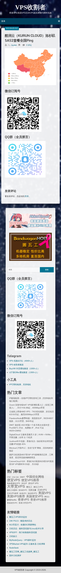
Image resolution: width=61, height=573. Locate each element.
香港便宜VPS (12, 503)
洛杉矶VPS (32, 493)
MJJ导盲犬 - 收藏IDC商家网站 (22, 525)
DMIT (22, 477)
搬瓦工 (29, 487)
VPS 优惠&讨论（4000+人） (21, 361)
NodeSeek (14, 548)
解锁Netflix (12, 500)
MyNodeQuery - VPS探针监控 (22, 540)
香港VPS (23, 499)
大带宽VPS (16, 486)
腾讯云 (47, 497)
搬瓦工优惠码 (12, 490)
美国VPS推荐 (16, 496)
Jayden (14, 45)
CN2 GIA (15, 477)
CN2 (9, 477)
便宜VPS (13, 480)
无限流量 (32, 490)
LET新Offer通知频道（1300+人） (24, 372)
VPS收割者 (30, 7)
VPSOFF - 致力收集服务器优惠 (23, 532)
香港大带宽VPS (25, 503)
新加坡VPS (23, 490)
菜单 (3, 21)
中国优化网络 (35, 476)
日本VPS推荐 (12, 493)
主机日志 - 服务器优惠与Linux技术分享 (26, 528)
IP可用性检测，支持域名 (20, 384)
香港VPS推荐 (38, 499)
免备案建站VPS (13, 483)
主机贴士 (13, 536)
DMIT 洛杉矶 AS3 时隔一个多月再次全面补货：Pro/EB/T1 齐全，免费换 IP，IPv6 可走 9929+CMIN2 (30, 428)
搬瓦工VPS (38, 487)
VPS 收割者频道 (16, 365)
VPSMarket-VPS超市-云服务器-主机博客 (27, 544)
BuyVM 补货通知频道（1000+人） (24, 368)
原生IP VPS (33, 483)
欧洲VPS (23, 493)
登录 (27, 196)
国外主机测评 (15, 555)
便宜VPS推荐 (30, 480)
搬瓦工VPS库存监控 (18, 517)
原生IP (24, 483)
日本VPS (42, 490)
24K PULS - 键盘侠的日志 (20, 521)
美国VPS (44, 493)
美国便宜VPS (34, 496)
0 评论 (29, 45)
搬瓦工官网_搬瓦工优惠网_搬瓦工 (24, 551)
